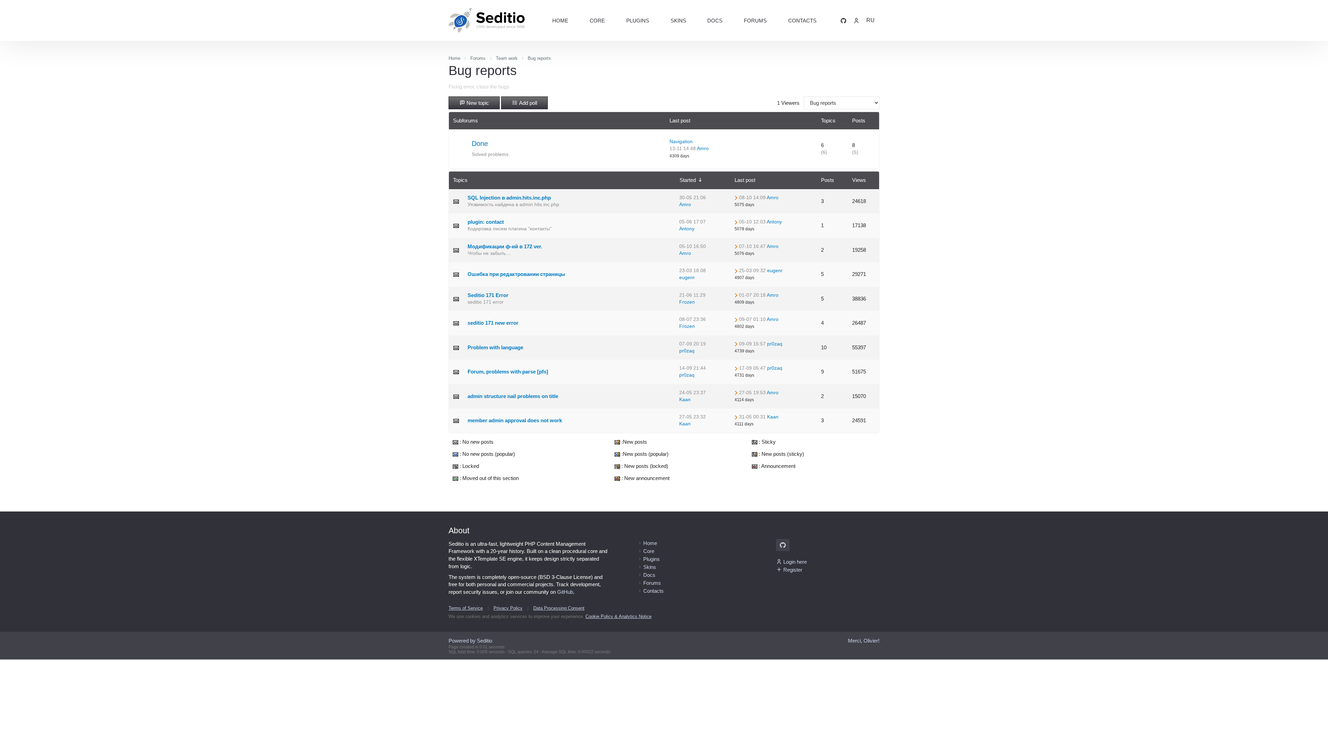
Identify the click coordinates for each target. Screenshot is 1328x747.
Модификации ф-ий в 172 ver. (505, 246)
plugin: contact (486, 222)
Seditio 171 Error (488, 295)
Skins (678, 21)
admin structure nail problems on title (513, 396)
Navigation (681, 141)
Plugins (637, 21)
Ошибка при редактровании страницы (516, 274)
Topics (460, 180)
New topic (477, 103)
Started (688, 180)
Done (480, 143)
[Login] (856, 20)
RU (870, 20)
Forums (755, 21)
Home (560, 21)
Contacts (802, 21)
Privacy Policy (508, 608)
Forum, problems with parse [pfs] (508, 372)
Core (597, 21)
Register (792, 570)
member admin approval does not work (515, 420)
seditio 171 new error (493, 323)
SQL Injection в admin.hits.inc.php (509, 198)
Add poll (527, 103)
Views (859, 180)
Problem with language (495, 347)
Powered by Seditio (470, 641)
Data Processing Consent (558, 608)
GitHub (565, 592)
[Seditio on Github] (843, 20)
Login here (795, 562)
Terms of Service (466, 608)
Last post (745, 180)
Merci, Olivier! (863, 641)
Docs (714, 21)
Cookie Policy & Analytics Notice (618, 616)
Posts (827, 180)
